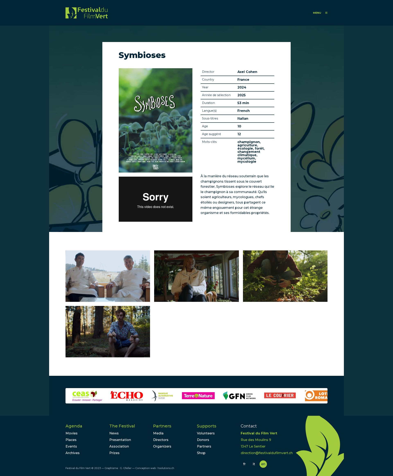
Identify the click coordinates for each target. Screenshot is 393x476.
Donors (203, 440)
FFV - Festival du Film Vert (86, 13)
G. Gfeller (126, 468)
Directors (160, 440)
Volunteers (206, 433)
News (114, 433)
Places (71, 440)
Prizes (114, 453)
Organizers (162, 446)
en (263, 464)
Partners (162, 426)
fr (244, 464)
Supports (206, 426)
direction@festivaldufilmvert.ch (267, 453)
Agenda (74, 426)
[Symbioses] (108, 276)
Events (71, 446)
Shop (201, 453)
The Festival (122, 426)
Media (158, 433)
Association (119, 446)
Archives (73, 453)
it (254, 464)
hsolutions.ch (166, 468)
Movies (72, 433)
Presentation (120, 440)
